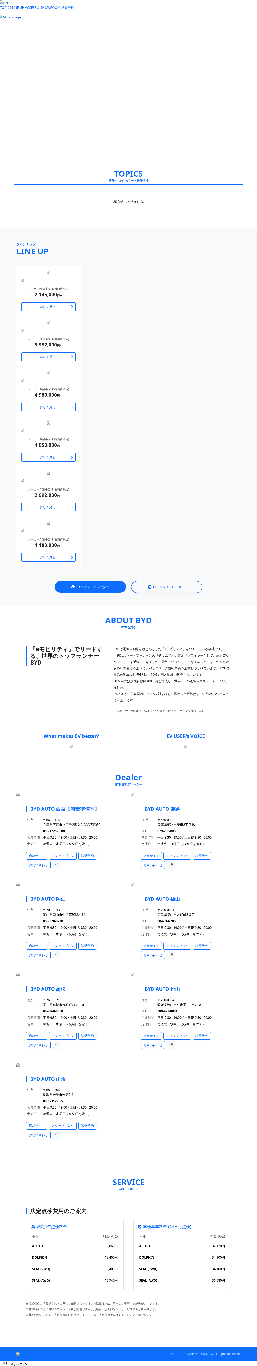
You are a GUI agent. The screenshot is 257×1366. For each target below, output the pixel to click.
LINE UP (18, 7)
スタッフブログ (63, 855)
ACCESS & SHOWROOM (42, 7)
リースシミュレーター (93, 587)
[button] (19, 87)
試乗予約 (67, 7)
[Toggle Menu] (1, 13)
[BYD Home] (4, 2)
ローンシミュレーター (169, 587)
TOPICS (5, 7)
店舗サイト (37, 855)
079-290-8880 (167, 831)
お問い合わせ (38, 865)
